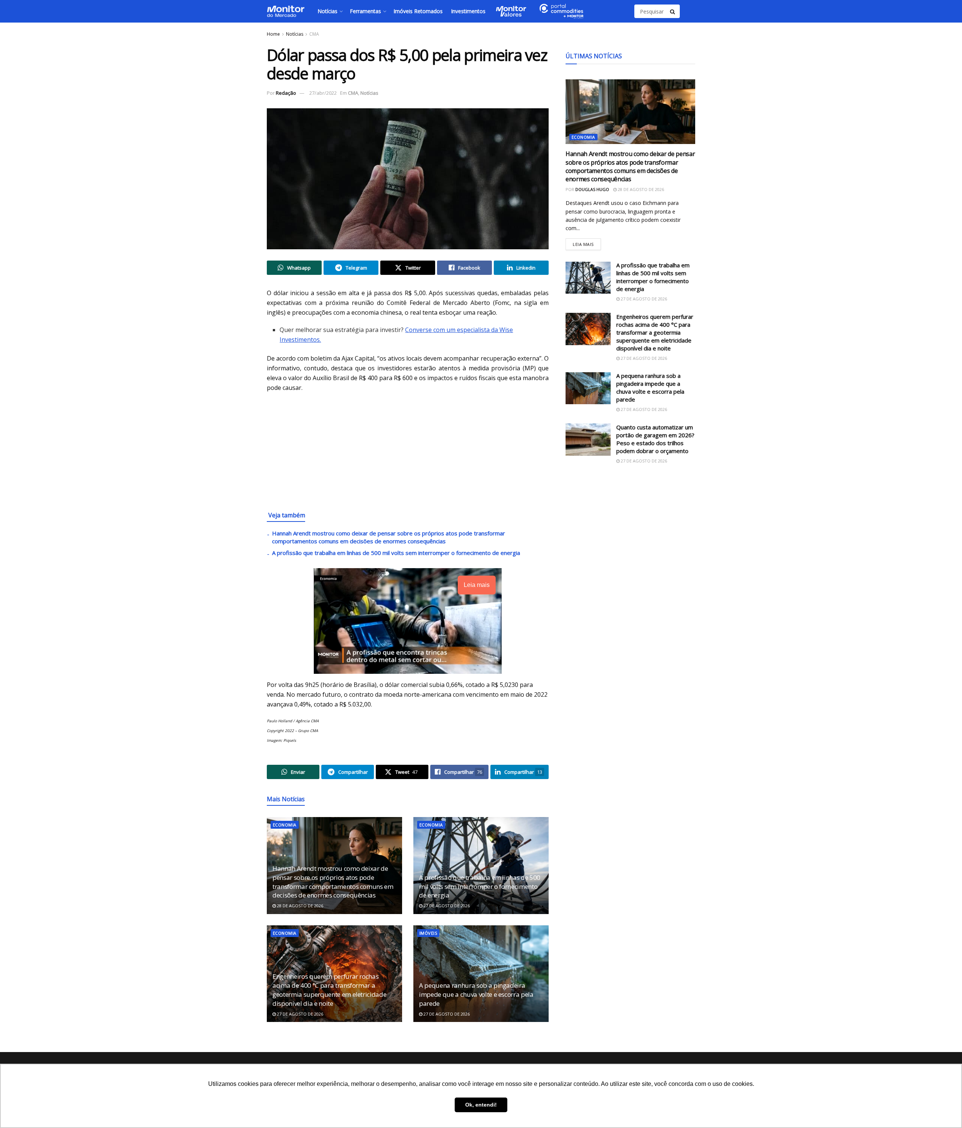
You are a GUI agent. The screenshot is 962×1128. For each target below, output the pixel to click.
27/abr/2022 (323, 92)
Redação (286, 92)
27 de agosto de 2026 (446, 905)
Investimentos (468, 11)
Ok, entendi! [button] (481, 1105)
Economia (284, 825)
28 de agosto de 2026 (299, 905)
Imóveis (428, 933)
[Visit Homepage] (285, 11)
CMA (314, 34)
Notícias (327, 11)
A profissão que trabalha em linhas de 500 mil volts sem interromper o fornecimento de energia (396, 552)
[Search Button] (673, 11)
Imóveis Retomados (418, 11)
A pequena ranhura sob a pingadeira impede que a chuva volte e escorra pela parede (476, 994)
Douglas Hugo (592, 189)
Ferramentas (365, 11)
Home (273, 34)
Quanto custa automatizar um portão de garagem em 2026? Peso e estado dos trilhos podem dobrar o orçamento (655, 439)
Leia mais (587, 242)
